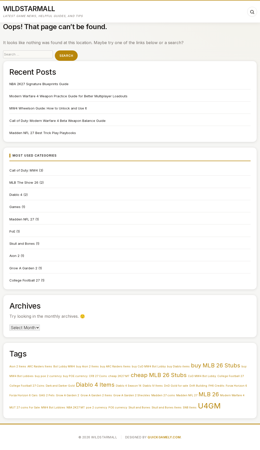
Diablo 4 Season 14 (128, 385)
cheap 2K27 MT (118, 376)
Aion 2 (14, 256)
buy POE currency (75, 376)
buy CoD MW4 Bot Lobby (149, 366)
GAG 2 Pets (47, 395)
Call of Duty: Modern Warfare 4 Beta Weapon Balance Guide (57, 121)
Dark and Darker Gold (60, 385)
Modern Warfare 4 (232, 395)
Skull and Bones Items (167, 407)
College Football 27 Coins (26, 385)
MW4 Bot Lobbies (53, 407)
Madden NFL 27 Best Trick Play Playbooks (42, 133)
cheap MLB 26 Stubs (159, 375)
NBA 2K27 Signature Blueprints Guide (39, 84)
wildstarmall (29, 9)
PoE (12, 231)
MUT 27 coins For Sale (24, 407)
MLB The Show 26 (23, 182)
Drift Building (198, 385)
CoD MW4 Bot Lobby (202, 376)
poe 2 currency (96, 407)
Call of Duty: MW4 (23, 170)
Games (15, 207)
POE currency (117, 407)
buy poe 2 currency (48, 376)
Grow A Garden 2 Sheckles (131, 395)
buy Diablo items (178, 366)
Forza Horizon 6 (236, 385)
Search (66, 56)
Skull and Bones (22, 243)
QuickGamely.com (164, 437)
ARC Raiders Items (39, 366)
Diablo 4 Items (95, 384)
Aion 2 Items (17, 366)
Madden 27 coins (163, 395)
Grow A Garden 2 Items (96, 395)
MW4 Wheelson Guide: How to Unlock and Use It (48, 108)
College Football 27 (24, 280)
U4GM (209, 405)
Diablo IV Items (153, 385)
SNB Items (190, 407)
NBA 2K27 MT (76, 407)
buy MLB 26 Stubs (215, 365)
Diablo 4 (15, 195)
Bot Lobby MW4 (64, 366)
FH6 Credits (216, 385)
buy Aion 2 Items (87, 366)
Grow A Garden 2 (23, 268)
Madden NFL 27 (21, 219)
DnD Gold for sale (176, 385)
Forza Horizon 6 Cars (23, 395)
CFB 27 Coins (98, 376)
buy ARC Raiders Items (115, 366)
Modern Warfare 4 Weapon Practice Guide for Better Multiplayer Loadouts (68, 96)
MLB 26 (209, 394)
